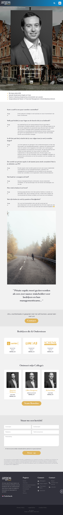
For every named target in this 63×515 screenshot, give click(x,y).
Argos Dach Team (14, 7)
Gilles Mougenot (31, 390)
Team (7, 7)
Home (4, 7)
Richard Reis (50, 390)
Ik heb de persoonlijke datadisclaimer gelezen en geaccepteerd (23, 448)
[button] (54, 3)
